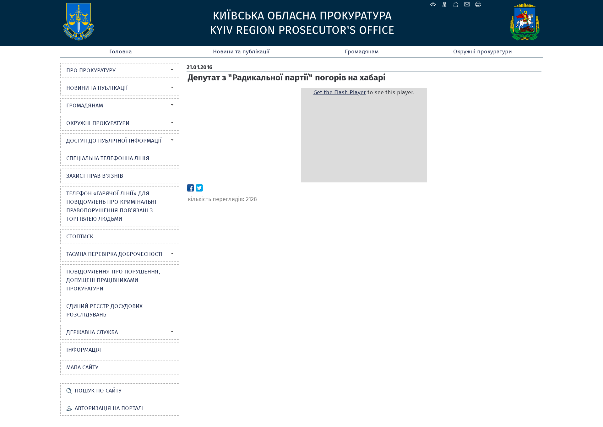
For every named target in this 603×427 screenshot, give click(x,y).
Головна (120, 51)
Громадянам (362, 51)
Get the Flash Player (339, 92)
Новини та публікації (241, 51)
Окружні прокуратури (482, 51)
